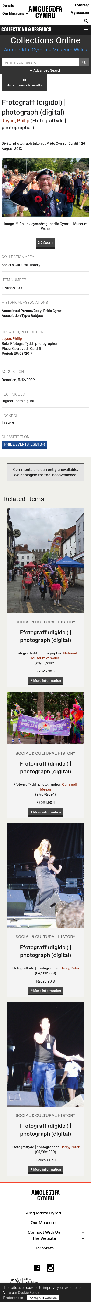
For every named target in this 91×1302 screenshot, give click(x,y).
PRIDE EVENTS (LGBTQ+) (24, 444)
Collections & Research (26, 29)
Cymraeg (82, 5)
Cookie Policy (28, 1292)
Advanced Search (47, 70)
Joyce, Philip (15, 120)
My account (79, 13)
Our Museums (13, 13)
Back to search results (24, 85)
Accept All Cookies (43, 1298)
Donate (8, 6)
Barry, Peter (70, 968)
